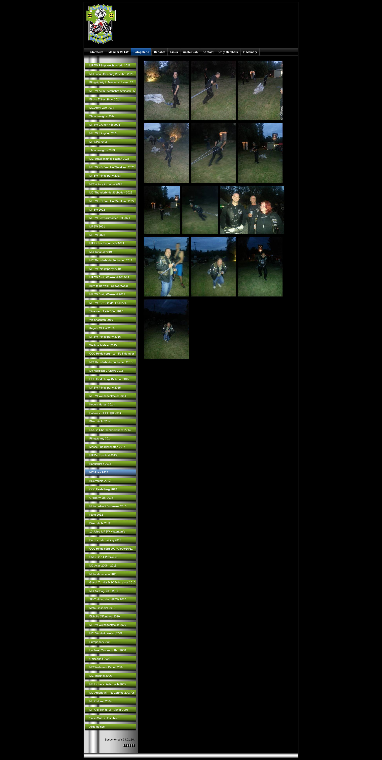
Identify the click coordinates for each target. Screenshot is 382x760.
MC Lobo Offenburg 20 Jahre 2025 (111, 74)
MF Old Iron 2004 (100, 701)
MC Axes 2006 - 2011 (102, 565)
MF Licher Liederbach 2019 (106, 243)
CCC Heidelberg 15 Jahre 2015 (109, 379)
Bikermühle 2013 (100, 480)
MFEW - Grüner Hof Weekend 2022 (111, 201)
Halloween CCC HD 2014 (105, 413)
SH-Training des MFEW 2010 (107, 599)
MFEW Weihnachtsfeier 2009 (107, 624)
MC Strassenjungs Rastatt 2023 (109, 158)
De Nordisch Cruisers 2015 (106, 370)
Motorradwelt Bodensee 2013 (108, 506)
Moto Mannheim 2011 (103, 574)
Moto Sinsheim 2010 (102, 607)
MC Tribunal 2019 (100, 252)
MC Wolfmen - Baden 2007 (106, 667)
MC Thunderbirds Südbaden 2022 (110, 192)
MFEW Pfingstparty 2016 (105, 336)
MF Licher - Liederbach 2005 (107, 684)
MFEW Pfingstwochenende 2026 (110, 65)
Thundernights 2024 (102, 116)
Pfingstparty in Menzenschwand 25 (111, 82)
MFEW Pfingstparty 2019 (105, 268)
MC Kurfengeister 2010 (104, 591)
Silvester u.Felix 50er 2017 (106, 311)
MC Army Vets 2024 (101, 107)
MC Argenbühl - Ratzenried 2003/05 (112, 692)
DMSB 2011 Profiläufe (103, 557)
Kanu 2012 (96, 514)
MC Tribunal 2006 (100, 675)
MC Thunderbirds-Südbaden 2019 (111, 260)
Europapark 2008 (100, 641)
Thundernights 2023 (102, 150)
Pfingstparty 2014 (100, 438)
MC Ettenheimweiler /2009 (106, 633)
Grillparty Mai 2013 (101, 497)
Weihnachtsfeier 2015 (103, 345)
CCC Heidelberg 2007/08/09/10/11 (111, 548)
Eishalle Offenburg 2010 (104, 616)
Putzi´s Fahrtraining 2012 (105, 540)
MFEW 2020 (97, 235)
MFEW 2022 (97, 209)
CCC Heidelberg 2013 (103, 489)
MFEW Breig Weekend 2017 (107, 294)
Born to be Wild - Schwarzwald (108, 285)
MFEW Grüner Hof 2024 (104, 124)
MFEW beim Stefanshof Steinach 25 (112, 90)
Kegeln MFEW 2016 (102, 328)
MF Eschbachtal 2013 (103, 455)
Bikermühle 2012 (100, 523)
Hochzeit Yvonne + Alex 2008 (107, 650)
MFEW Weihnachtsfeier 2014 (107, 395)
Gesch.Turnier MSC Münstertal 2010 (112, 582)
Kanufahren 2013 (100, 463)
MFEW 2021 (97, 226)
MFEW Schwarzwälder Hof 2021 (109, 218)
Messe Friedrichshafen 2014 (107, 446)
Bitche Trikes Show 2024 (104, 99)
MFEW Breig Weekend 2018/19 (109, 277)
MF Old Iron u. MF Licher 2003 (108, 709)
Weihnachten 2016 (101, 319)
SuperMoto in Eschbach (104, 718)
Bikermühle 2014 (100, 421)
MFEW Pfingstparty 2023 (105, 175)
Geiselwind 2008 (99, 658)
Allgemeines (97, 726)
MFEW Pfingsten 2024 (103, 133)
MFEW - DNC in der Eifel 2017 (108, 302)
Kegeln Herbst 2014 (101, 404)
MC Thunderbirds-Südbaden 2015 (111, 362)
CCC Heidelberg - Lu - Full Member (111, 353)
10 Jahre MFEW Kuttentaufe (107, 531)
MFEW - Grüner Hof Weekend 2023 (111, 167)
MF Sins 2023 (98, 141)
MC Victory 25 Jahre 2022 (105, 184)
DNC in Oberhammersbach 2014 (110, 430)
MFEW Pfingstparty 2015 (105, 387)
